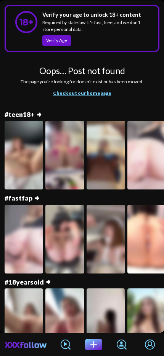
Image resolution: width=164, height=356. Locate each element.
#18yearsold (24, 282)
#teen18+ (20, 114)
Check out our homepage (82, 93)
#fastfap (18, 198)
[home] (25, 344)
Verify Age (56, 40)
